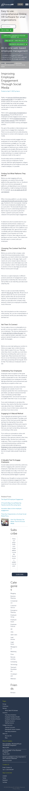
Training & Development (14, 669)
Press (12, 654)
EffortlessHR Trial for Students (12, 729)
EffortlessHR (7, 4)
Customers (5, 706)
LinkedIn (5, 776)
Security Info (8, 735)
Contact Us (9, 767)
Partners (5, 708)
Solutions (5, 712)
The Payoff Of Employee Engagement (12, 499)
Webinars (13, 678)
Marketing (13, 651)
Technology (14, 664)
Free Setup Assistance (10, 714)
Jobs (12, 632)
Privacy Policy (16, 788)
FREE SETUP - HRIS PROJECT (15, 40)
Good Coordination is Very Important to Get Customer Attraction (14, 757)
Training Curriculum (10, 727)
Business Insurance (17, 44)
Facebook (5, 780)
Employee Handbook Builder (12, 717)
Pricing (4, 704)
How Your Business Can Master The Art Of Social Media (18, 521)
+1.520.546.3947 (9, 769)
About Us (5, 733)
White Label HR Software (11, 710)
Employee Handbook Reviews (12, 719)
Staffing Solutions (9, 723)
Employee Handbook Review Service (14, 36)
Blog (6, 737)
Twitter (4, 778)
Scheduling (14, 662)
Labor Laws (14, 634)
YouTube (5, 782)
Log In (20, 4)
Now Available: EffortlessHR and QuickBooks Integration (12, 744)
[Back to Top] (23, 785)
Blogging (13, 593)
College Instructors (7, 725)
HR (11, 629)
